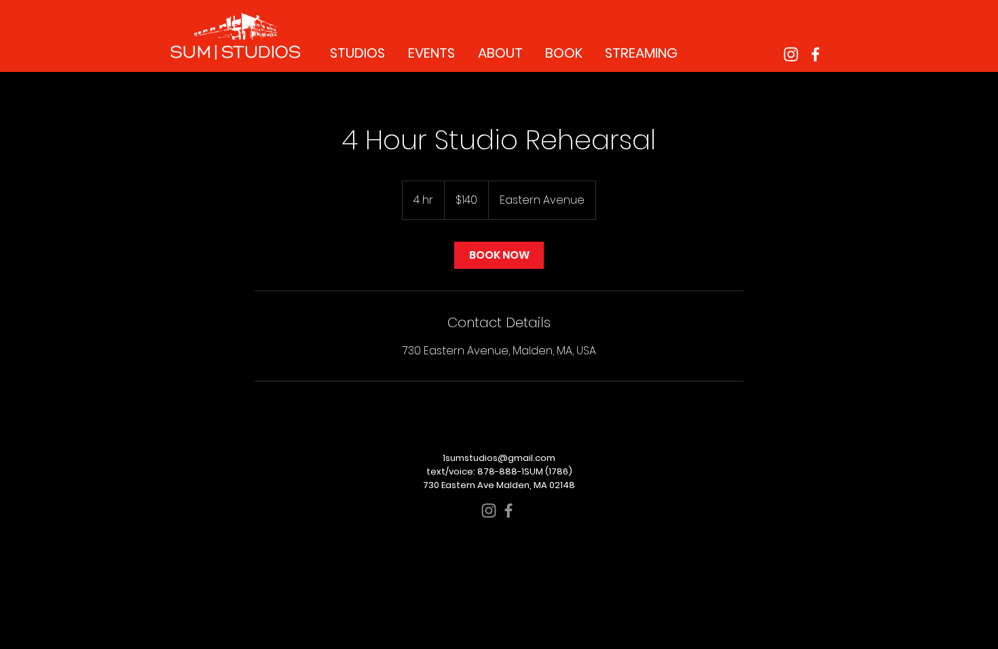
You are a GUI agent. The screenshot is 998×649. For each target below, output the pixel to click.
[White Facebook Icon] (815, 54)
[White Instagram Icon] (790, 54)
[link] (499, 255)
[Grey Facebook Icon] (508, 510)
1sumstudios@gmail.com (499, 457)
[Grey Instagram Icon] (488, 510)
